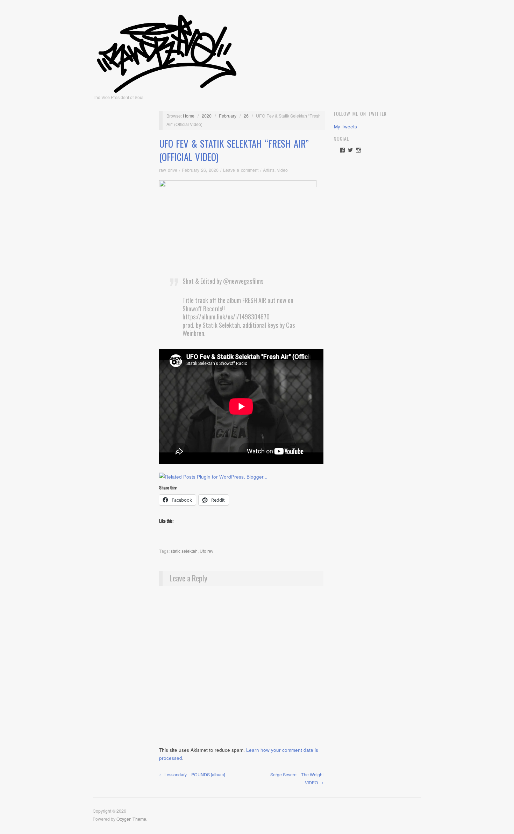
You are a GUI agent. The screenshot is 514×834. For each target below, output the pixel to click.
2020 (207, 116)
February (227, 116)
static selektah (184, 551)
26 (246, 116)
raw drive (168, 170)
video (282, 170)
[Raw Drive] (167, 51)
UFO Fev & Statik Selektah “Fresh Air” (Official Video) (234, 150)
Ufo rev (206, 551)
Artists (268, 170)
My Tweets (345, 126)
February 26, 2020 (200, 170)
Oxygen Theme (131, 819)
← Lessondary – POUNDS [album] (192, 774)
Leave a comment (240, 170)
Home (188, 116)
